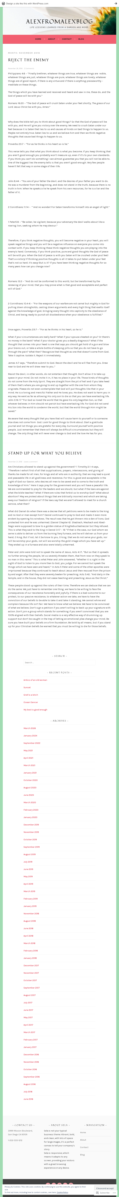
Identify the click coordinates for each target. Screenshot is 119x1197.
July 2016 (28, 1091)
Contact (67, 39)
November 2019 (31, 832)
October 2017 (30, 980)
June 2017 (28, 1010)
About (51, 39)
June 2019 (28, 869)
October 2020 (31, 780)
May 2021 (28, 750)
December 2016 (31, 1054)
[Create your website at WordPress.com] (59, 3)
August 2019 (30, 854)
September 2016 (32, 1077)
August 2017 (30, 995)
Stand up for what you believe (45, 453)
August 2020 (30, 787)
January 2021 (30, 772)
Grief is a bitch (31, 695)
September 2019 (32, 847)
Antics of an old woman (35, 680)
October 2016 (30, 1069)
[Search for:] (60, 662)
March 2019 (29, 891)
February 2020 (31, 810)
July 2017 (28, 1002)
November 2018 (31, 913)
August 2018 (30, 921)
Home (38, 39)
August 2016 (30, 1084)
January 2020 (30, 817)
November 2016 (31, 1062)
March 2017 (29, 1032)
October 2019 (30, 839)
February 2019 (31, 898)
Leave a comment (30, 462)
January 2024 (30, 735)
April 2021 (28, 758)
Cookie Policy (62, 1192)
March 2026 (30, 728)
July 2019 (28, 861)
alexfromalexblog (59, 22)
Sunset (27, 687)
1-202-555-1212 (15, 1140)
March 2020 (30, 802)
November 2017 (31, 973)
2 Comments (29, 68)
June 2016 (28, 1099)
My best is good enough (35, 709)
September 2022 (32, 743)
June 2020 (29, 795)
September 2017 (32, 987)
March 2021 (29, 765)
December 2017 (31, 965)
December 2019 (31, 824)
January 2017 (30, 1047)
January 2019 (30, 906)
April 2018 (28, 936)
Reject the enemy (28, 60)
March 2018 (29, 943)
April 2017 (28, 1025)
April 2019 (28, 884)
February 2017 (31, 1039)
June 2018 (28, 928)
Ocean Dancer (31, 702)
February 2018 (31, 950)
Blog (81, 39)
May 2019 (28, 876)
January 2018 (30, 958)
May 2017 (28, 1017)
